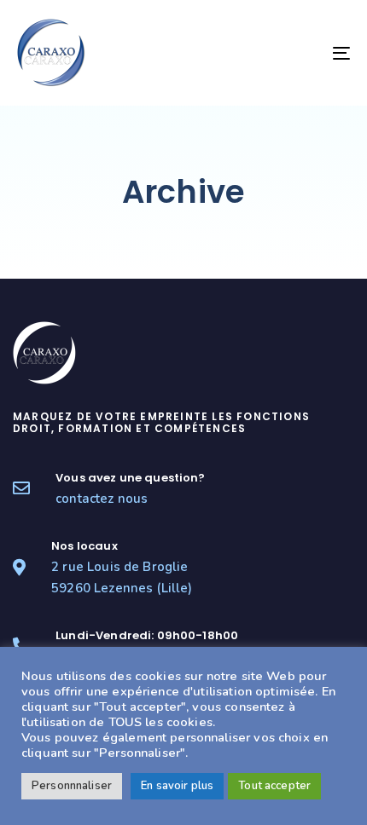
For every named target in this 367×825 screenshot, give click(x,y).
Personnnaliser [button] (72, 785)
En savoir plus (177, 785)
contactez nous (101, 498)
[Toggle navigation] (294, 53)
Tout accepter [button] (274, 785)
